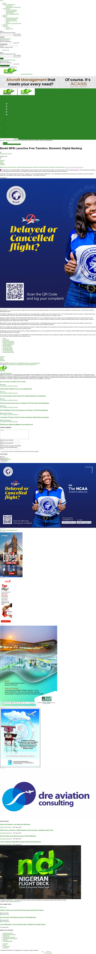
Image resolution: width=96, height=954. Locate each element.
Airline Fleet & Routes (11, 10)
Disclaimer (5, 943)
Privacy (5, 945)
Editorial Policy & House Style (13, 7)
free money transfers (8, 348)
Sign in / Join (6, 50)
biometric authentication (8, 342)
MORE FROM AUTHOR (19, 381)
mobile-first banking (8, 349)
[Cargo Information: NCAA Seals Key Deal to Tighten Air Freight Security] (11, 106)
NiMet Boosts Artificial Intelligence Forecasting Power (16, 424)
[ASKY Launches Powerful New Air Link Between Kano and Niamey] (11, 112)
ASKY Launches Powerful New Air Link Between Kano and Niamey (22, 113)
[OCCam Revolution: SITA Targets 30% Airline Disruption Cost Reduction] (2, 391)
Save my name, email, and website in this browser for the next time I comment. (20, 451)
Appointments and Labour (12, 18)
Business (5, 16)
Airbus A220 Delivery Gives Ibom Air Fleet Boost (18, 110)
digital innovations (74, 170)
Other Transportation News (12, 14)
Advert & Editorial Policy (9, 4)
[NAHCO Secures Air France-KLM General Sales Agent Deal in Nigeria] (3, 907)
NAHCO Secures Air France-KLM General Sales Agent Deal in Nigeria (22, 910)
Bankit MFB (6, 340)
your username (17, 34)
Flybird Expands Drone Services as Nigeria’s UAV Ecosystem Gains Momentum (24, 403)
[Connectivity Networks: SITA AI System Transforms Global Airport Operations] (6, 413)
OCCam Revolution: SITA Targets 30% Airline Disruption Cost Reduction (23, 396)
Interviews (5, 24)
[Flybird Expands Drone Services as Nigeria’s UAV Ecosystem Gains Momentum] (2, 398)
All (7, 117)
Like (4, 456)
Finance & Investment (11, 19)
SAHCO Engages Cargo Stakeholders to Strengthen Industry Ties (21, 364)
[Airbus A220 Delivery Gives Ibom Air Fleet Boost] (9, 109)
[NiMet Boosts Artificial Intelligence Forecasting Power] (5, 420)
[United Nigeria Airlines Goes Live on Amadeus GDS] (3, 384)
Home (4, 3)
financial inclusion (7, 345)
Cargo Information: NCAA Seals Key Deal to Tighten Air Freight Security (23, 108)
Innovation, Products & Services (13, 23)
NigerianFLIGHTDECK (6, 153)
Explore (8, 27)
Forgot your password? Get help (7, 60)
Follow (7, 458)
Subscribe (8, 459)
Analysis (5, 15)
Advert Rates (9, 5)
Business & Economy (9, 937)
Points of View (9, 28)
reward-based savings (8, 350)
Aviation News (6, 8)
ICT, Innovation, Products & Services (12, 140)
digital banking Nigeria (8, 344)
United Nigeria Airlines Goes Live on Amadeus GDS (16, 389)
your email (16, 42)
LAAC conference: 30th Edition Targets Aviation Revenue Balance (20, 841)
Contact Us (5, 947)
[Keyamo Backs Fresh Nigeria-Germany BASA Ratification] (10, 104)
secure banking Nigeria (8, 352)
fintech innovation (7, 346)
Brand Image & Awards (11, 20)
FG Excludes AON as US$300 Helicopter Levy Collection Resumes (23, 363)
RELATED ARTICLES (6, 381)
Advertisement (6, 946)
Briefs (7, 22)
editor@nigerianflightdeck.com (13, 901)
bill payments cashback (8, 341)
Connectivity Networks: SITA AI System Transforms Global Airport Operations (24, 417)
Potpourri (5, 26)
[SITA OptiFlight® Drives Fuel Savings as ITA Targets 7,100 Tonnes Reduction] (3, 406)
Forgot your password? (5, 38)
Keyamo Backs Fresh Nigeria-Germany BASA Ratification (20, 105)
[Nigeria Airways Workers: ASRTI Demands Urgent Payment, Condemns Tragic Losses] (13, 114)
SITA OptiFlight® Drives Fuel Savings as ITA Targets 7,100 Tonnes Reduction (24, 410)
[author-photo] (3, 372)
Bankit (27, 173)
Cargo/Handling (10, 12)
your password (17, 35)
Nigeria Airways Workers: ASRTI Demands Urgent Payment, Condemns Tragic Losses (26, 116)
